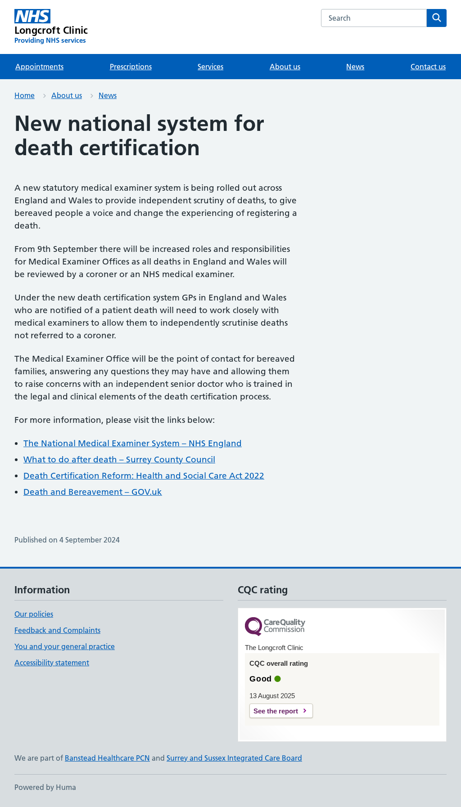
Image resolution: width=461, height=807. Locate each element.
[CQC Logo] (275, 627)
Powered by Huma (45, 787)
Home (24, 95)
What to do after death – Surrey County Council (119, 459)
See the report (275, 711)
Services (210, 66)
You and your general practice (64, 646)
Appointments (39, 66)
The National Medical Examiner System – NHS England (132, 443)
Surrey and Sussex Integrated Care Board (234, 757)
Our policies (33, 614)
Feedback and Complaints (57, 630)
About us (285, 66)
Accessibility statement (51, 662)
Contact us (428, 66)
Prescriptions (131, 66)
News (355, 66)
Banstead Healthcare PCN (107, 757)
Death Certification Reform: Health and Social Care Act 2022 (143, 476)
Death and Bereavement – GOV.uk (92, 492)
